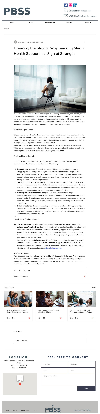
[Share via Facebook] (15, 270)
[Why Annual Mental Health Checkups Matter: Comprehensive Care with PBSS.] (50, 299)
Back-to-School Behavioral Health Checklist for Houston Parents (17, 311)
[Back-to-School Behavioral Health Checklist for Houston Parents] (18, 299)
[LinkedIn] (75, 5)
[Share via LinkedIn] (24, 270)
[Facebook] (66, 5)
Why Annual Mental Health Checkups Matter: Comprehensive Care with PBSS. (48, 311)
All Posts (6, 28)
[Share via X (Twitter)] (19, 270)
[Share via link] (29, 270)
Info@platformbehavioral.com (86, 16)
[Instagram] (70, 5)
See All (94, 287)
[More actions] (85, 42)
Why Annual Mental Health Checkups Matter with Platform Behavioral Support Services (81, 311)
